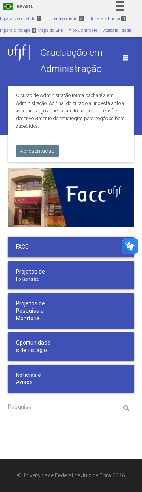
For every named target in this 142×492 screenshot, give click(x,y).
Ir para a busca (108, 18)
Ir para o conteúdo (20, 18)
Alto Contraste (83, 30)
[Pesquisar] (71, 407)
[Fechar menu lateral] (125, 58)
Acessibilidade (117, 30)
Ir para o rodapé (17, 30)
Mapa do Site (50, 30)
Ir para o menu (65, 18)
